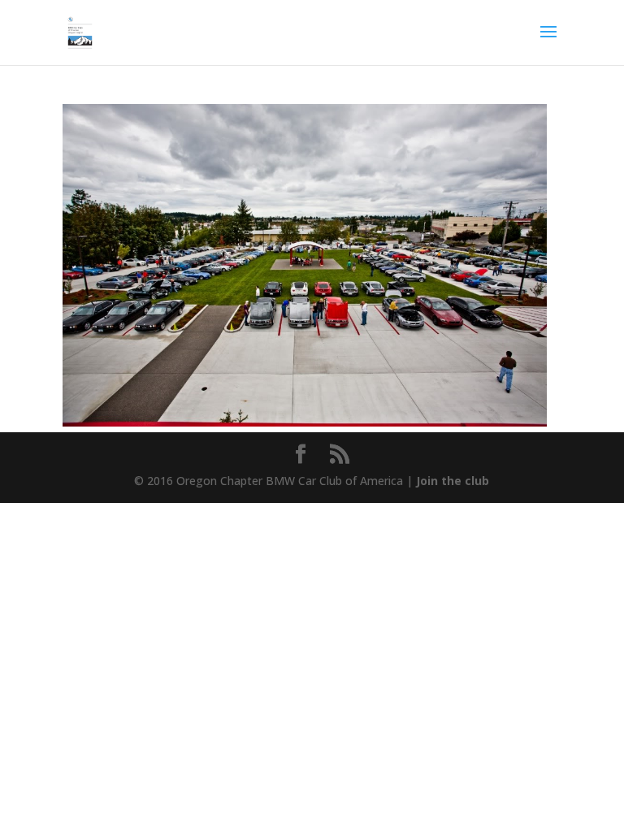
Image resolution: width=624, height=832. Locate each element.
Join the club (452, 480)
